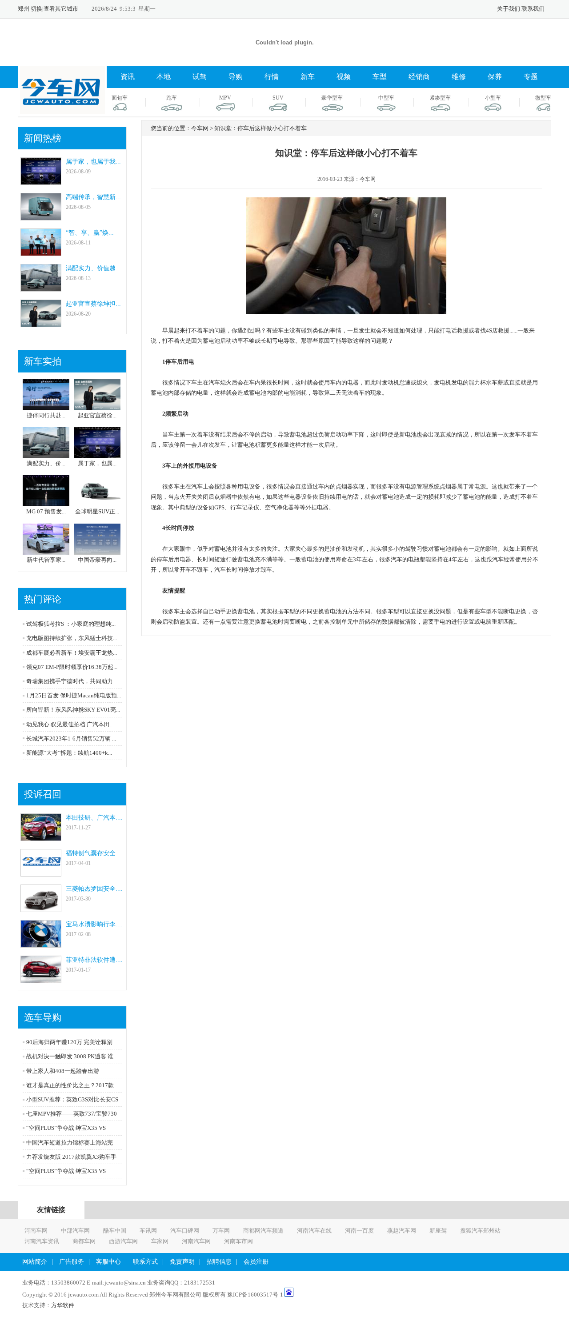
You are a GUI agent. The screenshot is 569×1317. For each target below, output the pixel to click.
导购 (235, 76)
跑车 (171, 98)
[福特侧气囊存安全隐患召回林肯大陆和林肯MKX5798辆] (41, 872)
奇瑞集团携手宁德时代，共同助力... (71, 681)
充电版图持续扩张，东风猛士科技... (71, 638)
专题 (531, 76)
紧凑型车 (440, 98)
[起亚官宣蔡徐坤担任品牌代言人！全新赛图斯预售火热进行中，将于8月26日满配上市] (41, 322)
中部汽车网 (75, 1230)
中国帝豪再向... (97, 559)
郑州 (23, 8)
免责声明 (182, 1261)
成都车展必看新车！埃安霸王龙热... (71, 652)
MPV (225, 98)
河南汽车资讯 (41, 1241)
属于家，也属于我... (93, 161)
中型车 (386, 98)
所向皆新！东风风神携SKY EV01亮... (73, 709)
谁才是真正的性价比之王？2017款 (70, 1085)
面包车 (120, 98)
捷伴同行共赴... (46, 415)
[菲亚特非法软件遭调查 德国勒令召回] (41, 979)
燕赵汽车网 (401, 1230)
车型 (380, 76)
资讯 (127, 76)
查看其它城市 (61, 8)
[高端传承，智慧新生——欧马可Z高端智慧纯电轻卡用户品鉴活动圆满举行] (41, 216)
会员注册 (256, 1261)
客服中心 (108, 1261)
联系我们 (533, 8)
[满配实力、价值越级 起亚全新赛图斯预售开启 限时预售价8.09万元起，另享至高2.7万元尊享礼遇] (41, 287)
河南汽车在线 (314, 1230)
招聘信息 (219, 1261)
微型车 (543, 98)
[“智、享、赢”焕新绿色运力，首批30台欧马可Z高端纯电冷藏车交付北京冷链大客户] (41, 251)
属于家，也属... (97, 463)
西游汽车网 (123, 1241)
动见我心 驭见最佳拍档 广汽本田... (70, 724)
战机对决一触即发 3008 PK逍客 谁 (69, 1056)
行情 (271, 76)
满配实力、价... (46, 463)
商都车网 (84, 1241)
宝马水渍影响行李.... (94, 924)
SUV (278, 98)
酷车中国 (114, 1230)
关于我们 (508, 8)
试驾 (199, 76)
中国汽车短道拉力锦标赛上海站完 (69, 1142)
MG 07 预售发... (46, 511)
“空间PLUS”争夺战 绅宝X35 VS (66, 1128)
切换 (36, 8)
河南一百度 (359, 1230)
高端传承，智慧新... (93, 197)
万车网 (221, 1230)
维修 (459, 76)
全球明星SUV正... (97, 511)
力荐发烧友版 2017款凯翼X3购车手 (71, 1156)
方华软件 (62, 1305)
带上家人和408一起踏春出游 (62, 1071)
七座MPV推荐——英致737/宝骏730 (71, 1113)
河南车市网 (238, 1241)
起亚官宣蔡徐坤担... (93, 303)
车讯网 (148, 1230)
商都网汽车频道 (263, 1230)
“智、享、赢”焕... (90, 232)
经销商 (419, 76)
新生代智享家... (46, 559)
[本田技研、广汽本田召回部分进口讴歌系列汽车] (41, 836)
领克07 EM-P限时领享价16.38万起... (71, 667)
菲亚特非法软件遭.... (94, 960)
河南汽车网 (196, 1241)
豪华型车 (332, 98)
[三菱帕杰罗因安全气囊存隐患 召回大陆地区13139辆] (41, 907)
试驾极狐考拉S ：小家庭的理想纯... (71, 623)
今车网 (368, 179)
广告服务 (71, 1261)
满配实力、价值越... (93, 268)
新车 (308, 76)
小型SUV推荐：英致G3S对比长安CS (72, 1099)
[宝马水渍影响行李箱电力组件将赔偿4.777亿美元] (41, 943)
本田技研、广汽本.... (94, 817)
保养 (495, 76)
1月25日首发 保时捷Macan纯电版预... (73, 695)
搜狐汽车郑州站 (480, 1230)
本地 (163, 76)
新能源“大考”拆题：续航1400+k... (69, 752)
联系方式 (145, 1261)
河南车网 (36, 1230)
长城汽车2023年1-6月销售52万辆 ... (71, 738)
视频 (344, 76)
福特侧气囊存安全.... (94, 853)
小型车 (493, 98)
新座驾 (438, 1230)
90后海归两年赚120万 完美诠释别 (69, 1042)
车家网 (159, 1241)
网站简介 (34, 1261)
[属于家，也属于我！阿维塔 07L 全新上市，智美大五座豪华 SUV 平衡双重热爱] (41, 180)
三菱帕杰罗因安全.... (94, 888)
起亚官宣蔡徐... (97, 415)
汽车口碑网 (184, 1230)
